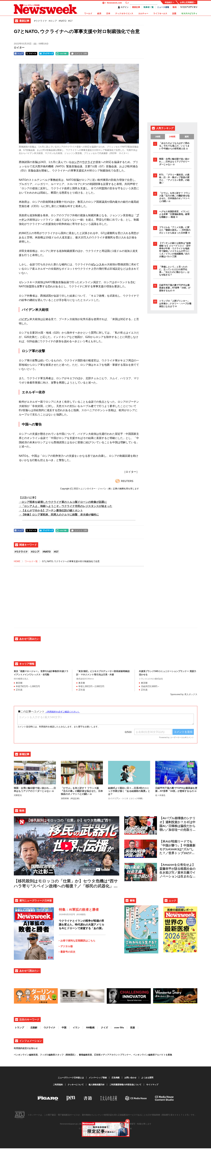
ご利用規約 (58, 1085)
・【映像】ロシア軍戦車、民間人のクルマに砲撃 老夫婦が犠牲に (59, 514)
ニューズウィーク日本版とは (71, 1078)
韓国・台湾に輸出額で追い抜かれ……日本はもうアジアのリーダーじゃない (174, 162)
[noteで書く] (62, 53)
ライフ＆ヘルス (160, 13)
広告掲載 (116, 1078)
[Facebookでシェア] (19, 53)
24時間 (172, 136)
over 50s (119, 1027)
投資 (132, 1027)
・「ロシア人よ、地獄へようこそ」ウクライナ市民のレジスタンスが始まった (65, 506)
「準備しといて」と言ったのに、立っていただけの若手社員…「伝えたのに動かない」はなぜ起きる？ (174, 270)
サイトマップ (152, 1085)
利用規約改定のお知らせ (26, 1048)
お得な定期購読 (187, 2)
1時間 (157, 136)
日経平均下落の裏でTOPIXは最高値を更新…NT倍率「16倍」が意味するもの (174, 288)
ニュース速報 (163, 7)
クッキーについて (76, 1085)
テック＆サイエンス (124, 13)
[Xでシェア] (31, 53)
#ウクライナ (40, 20)
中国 (64, 1027)
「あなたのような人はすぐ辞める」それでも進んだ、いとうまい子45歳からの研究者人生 (174, 146)
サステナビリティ (189, 13)
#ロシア (53, 20)
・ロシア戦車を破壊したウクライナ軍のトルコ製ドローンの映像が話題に (63, 502)
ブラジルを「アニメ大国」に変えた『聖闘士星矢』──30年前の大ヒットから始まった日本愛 (174, 230)
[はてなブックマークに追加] (46, 53)
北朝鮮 (33, 1027)
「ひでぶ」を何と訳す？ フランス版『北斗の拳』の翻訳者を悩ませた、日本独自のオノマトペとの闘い (174, 197)
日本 (108, 13)
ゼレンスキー (99, 264)
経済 (99, 13)
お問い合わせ (130, 1078)
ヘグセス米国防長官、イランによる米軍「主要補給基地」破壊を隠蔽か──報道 (174, 214)
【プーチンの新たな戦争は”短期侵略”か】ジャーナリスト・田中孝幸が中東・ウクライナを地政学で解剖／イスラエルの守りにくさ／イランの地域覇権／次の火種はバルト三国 (175, 250)
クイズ (104, 1027)
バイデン (24, 319)
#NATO (62, 20)
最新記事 (136, 7)
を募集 (169, 1054)
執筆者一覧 (149, 7)
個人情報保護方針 (97, 1085)
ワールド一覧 (31, 561)
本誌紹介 (169, 2)
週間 (187, 136)
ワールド (88, 13)
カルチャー (143, 13)
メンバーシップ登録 (98, 1078)
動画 (175, 7)
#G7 (70, 20)
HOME (17, 561)
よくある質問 (147, 1078)
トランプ (19, 1027)
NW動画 (90, 1027)
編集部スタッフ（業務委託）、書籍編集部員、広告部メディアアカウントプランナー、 (91, 1054)
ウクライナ (88, 162)
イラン (76, 1027)
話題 (174, 13)
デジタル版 (66, 946)
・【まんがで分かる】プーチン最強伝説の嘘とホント (51, 510)
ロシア (75, 162)
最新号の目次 (67, 951)
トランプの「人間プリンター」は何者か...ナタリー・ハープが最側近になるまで (175, 304)
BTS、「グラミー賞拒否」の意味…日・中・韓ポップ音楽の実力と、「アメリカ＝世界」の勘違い (174, 178)
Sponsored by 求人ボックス (183, 694)
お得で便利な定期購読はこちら (77, 940)
